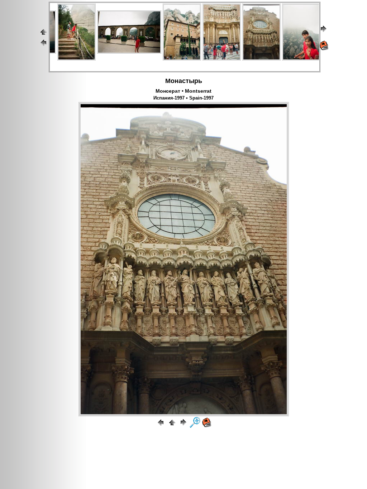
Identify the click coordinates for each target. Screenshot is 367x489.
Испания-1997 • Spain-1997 (183, 98)
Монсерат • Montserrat (183, 91)
